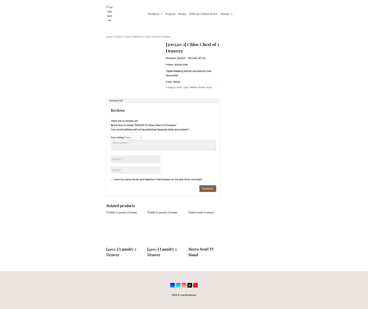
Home (109, 37)
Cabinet (193, 87)
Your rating (118, 137)
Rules (182, 14)
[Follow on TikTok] (189, 285)
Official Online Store (203, 14)
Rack (127, 37)
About (225, 14)
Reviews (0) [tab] (116, 100)
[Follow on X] (178, 285)
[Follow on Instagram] (184, 285)
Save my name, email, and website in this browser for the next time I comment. (158, 179)
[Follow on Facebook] (172, 285)
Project (170, 14)
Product (153, 14)
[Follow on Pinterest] (195, 285)
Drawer (202, 87)
